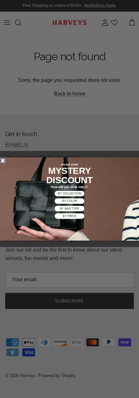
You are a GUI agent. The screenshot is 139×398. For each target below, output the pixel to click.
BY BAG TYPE (69, 208)
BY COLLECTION (69, 193)
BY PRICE (69, 216)
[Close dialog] (2, 161)
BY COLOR (69, 201)
